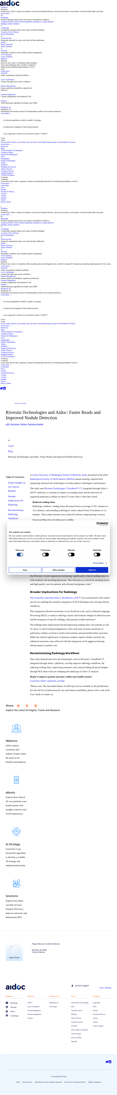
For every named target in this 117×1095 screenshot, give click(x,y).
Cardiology (5, 28)
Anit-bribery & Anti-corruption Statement (48, 1082)
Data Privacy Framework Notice (75, 1082)
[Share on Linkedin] (36, 706)
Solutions (9, 996)
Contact (3, 196)
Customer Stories (7, 152)
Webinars (4, 165)
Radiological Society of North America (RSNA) (52, 479)
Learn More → (6, 113)
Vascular (4, 50)
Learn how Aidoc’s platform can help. (47, 681)
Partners (4, 101)
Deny (25, 570)
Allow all (92, 570)
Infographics (5, 159)
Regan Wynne (20, 403)
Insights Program (7, 173)
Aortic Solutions (7, 57)
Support (4, 198)
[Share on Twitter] (27, 706)
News (3, 187)
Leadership (5, 185)
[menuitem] (59, 32)
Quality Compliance (94, 1082)
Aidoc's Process (6, 169)
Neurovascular (6, 38)
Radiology (4, 18)
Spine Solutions (6, 46)
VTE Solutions (6, 55)
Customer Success (7, 171)
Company (96, 996)
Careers (3, 194)
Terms (18, 1082)
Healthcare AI (54, 996)
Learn (11, 446)
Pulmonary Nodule (35, 424)
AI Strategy (8, 118)
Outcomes (15, 424)
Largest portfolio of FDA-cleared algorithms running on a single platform (27, 22)
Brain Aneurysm (7, 44)
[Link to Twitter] (1, 388)
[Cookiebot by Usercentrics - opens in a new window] (98, 524)
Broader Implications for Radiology (15, 500)
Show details (98, 563)
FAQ (2, 157)
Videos (3, 163)
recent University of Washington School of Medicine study (59, 475)
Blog (2, 148)
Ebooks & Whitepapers (9, 154)
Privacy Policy (27, 1082)
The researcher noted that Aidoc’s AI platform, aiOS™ (55, 597)
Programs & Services (8, 167)
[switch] (45, 554)
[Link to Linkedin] (4, 388)
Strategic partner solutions (10, 24)
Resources (4, 146)
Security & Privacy (8, 192)
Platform (31, 996)
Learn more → (6, 13)
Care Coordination (7, 80)
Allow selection (58, 570)
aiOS (4, 73)
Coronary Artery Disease (10, 32)
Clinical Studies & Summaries (11, 150)
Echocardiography (7, 34)
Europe (3, 190)
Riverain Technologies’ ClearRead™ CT (63, 488)
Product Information (8, 161)
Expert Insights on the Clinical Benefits (16, 486)
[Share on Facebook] (18, 706)
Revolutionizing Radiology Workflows (15, 514)
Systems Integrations (8, 94)
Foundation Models (12, 131)
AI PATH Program (7, 175)
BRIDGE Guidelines (12, 125)
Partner (23, 424)
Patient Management (8, 86)
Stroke (3, 42)
